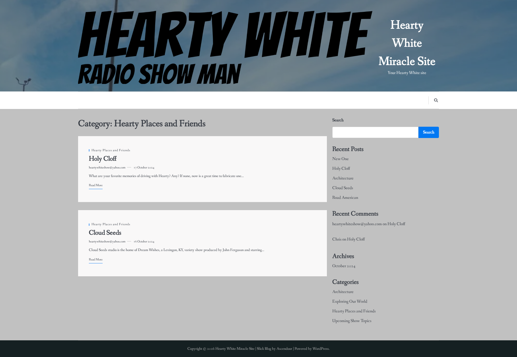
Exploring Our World (349, 301)
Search (338, 120)
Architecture (343, 178)
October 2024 (343, 266)
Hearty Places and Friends (111, 150)
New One (340, 159)
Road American (345, 197)
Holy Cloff (103, 158)
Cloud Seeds (105, 232)
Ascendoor (284, 348)
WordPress (321, 348)
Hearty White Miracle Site (407, 43)
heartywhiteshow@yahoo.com (107, 167)
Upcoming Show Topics (351, 321)
